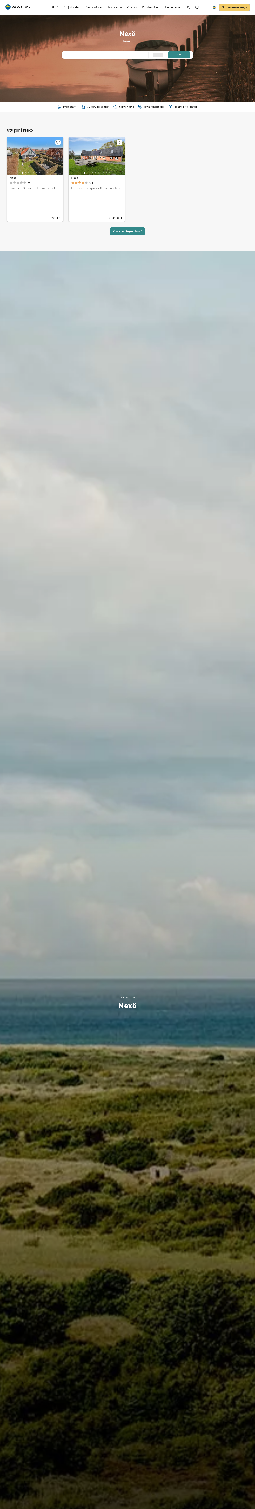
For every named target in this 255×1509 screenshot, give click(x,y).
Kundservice (150, 7)
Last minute (172, 7)
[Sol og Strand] (17, 7)
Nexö (13, 178)
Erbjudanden (72, 7)
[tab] (22, 173)
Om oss (132, 7)
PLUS (54, 7)
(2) (179, 54)
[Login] (205, 7)
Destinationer (94, 7)
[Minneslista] (197, 7)
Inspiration (115, 7)
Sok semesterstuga (234, 7)
